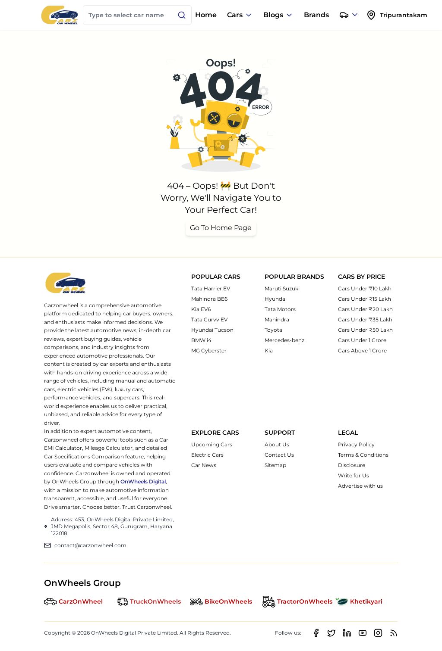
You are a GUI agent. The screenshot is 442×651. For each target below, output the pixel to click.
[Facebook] (316, 633)
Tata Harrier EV (210, 288)
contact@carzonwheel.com (90, 545)
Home (206, 15)
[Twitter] (331, 633)
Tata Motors (280, 309)
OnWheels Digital (143, 481)
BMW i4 (201, 340)
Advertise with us (360, 486)
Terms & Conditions (363, 455)
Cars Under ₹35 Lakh (365, 319)
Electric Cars (207, 455)
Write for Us (353, 475)
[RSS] (393, 633)
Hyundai (276, 299)
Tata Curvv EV (209, 319)
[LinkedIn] (347, 633)
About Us (277, 444)
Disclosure (351, 465)
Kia (269, 350)
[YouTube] (362, 633)
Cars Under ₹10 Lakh (364, 288)
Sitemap (275, 465)
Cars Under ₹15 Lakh (364, 299)
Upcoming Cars (211, 444)
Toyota (273, 330)
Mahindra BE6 (209, 299)
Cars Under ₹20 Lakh (365, 309)
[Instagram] (378, 633)
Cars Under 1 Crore (362, 340)
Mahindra (277, 319)
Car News (203, 465)
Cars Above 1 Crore (362, 350)
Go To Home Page (221, 228)
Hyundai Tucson (212, 330)
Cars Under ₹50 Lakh (365, 330)
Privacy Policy (356, 444)
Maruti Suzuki (282, 288)
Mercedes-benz (284, 340)
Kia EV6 (201, 309)
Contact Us (279, 455)
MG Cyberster (209, 350)
